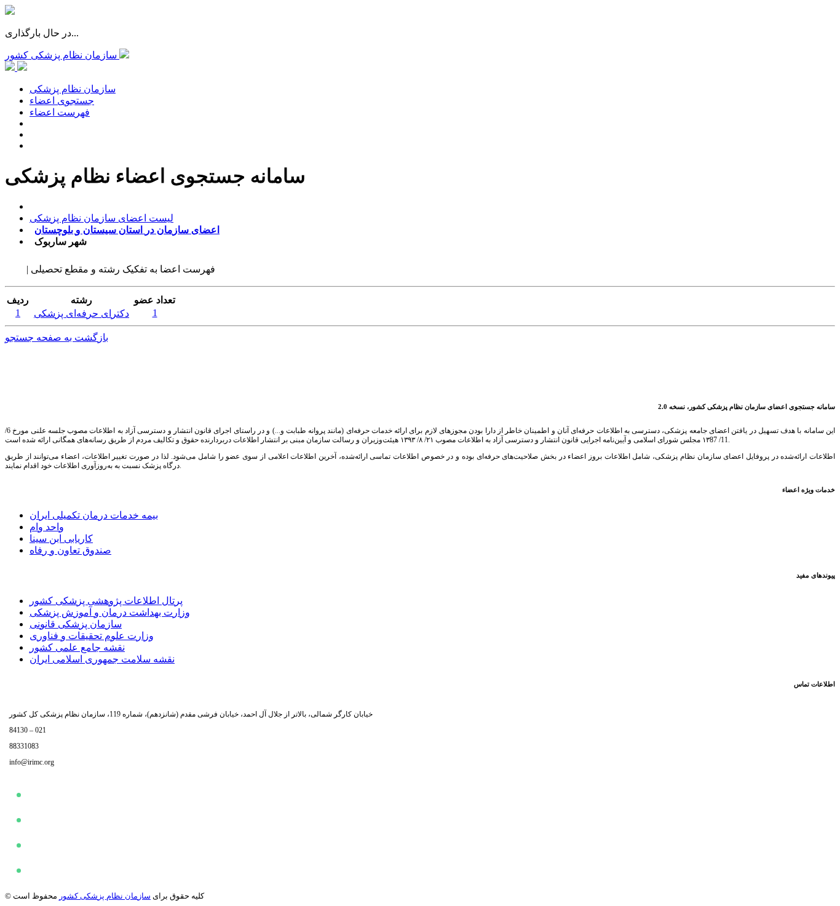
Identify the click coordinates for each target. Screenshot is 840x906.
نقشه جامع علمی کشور (77, 647)
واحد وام (47, 527)
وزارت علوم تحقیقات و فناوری (92, 635)
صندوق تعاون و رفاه (70, 550)
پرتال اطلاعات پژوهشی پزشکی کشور (106, 600)
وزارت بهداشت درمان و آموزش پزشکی (110, 612)
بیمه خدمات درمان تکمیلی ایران (94, 515)
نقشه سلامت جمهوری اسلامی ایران (102, 659)
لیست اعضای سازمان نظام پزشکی (101, 218)
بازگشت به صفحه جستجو (56, 337)
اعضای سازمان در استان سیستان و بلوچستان (127, 230)
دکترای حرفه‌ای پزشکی (81, 313)
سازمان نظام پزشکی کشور (105, 895)
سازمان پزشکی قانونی (76, 624)
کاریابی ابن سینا (61, 538)
